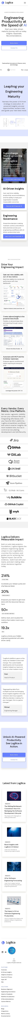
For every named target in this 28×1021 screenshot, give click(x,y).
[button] (25, 3)
